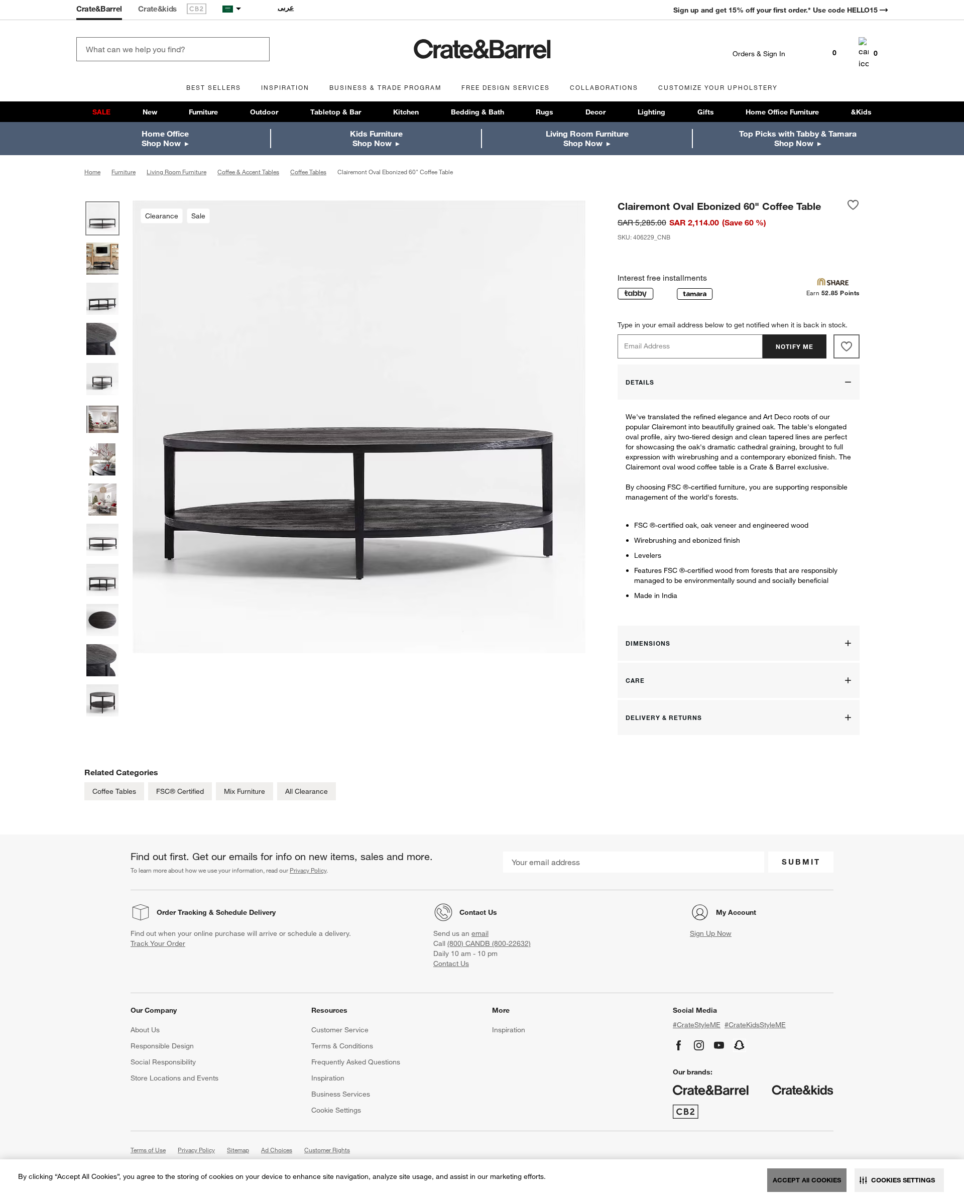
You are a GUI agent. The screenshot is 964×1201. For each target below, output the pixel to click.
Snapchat (739, 1045)
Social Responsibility (163, 1061)
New (150, 111)
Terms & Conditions (342, 1045)
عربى (286, 7)
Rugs (544, 111)
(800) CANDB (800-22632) (489, 943)
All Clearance (306, 791)
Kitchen (406, 111)
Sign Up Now (711, 933)
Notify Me (794, 346)
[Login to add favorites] (853, 205)
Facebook (679, 1045)
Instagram (699, 1045)
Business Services (340, 1094)
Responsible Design (162, 1045)
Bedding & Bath (477, 111)
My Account (736, 912)
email (480, 933)
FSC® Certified (180, 791)
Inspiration (327, 1078)
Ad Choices (276, 1150)
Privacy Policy (308, 870)
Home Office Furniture (782, 111)
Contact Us (478, 912)
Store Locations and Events (174, 1078)
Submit (801, 861)
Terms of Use (148, 1150)
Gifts (705, 111)
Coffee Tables (114, 791)
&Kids (861, 111)
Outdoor (264, 111)
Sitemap (238, 1150)
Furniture (203, 111)
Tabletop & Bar (335, 111)
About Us (145, 1029)
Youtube (719, 1045)
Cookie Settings (336, 1110)
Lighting (651, 111)
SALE (101, 111)
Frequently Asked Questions (355, 1061)
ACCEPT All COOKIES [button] (807, 1180)
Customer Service (340, 1029)
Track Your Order (158, 943)
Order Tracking (182, 912)
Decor (595, 111)
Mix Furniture (244, 791)
